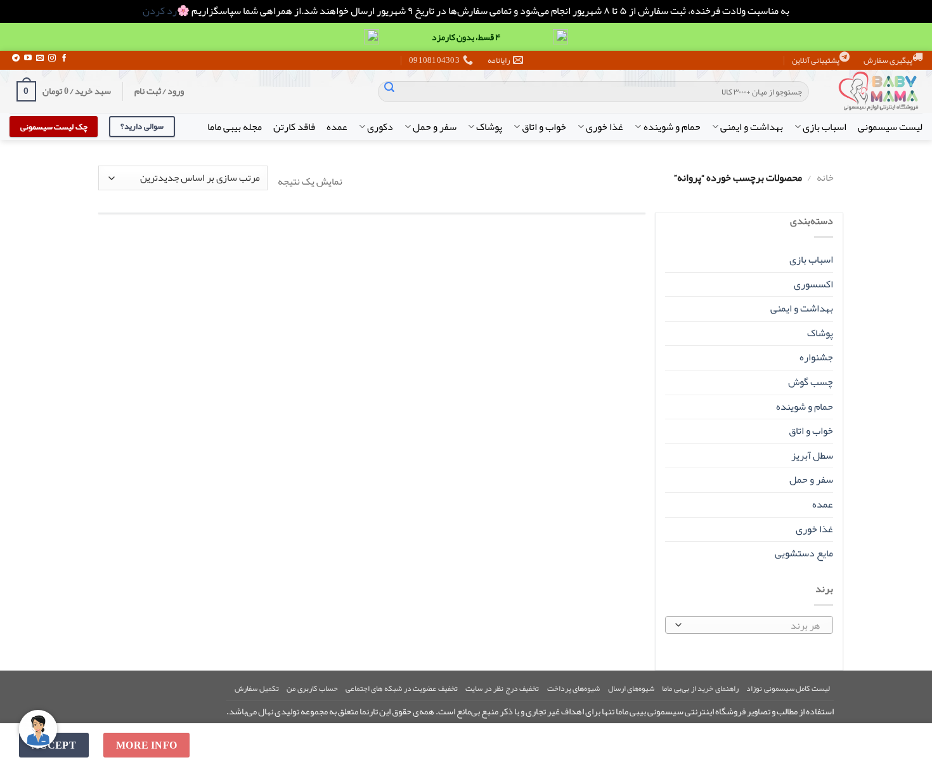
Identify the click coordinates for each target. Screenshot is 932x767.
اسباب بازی (824, 127)
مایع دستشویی (804, 553)
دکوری (380, 127)
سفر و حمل (434, 127)
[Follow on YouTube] (28, 58)
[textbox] (752, 625)
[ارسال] (389, 91)
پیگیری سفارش (888, 60)
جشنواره (816, 357)
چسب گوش (810, 382)
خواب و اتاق (544, 127)
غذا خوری (604, 127)
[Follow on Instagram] (52, 58)
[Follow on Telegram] (16, 58)
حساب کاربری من (312, 688)
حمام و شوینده (672, 127)
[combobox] (749, 625)
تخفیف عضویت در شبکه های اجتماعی (402, 688)
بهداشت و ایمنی (751, 127)
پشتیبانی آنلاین (815, 60)
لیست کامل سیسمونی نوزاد (788, 688)
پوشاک (489, 127)
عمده (337, 127)
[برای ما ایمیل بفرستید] (40, 58)
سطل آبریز (812, 455)
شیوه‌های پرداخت (573, 688)
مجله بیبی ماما (234, 127)
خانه (825, 177)
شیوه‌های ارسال (631, 688)
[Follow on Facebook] (64, 58)
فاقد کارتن (294, 127)
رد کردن (160, 11)
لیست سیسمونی (890, 127)
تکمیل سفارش (257, 688)
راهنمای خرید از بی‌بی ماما (700, 688)
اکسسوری (813, 284)
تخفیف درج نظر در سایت (502, 688)
